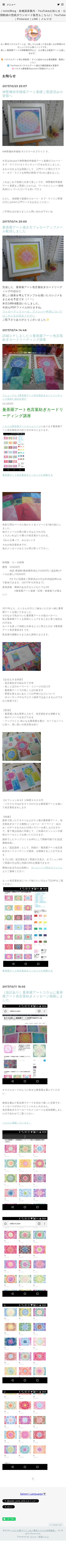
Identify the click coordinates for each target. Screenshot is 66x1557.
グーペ (33, 1536)
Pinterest (23, 19)
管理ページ (43, 1536)
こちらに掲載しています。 (16, 1122)
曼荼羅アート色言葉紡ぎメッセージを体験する (27, 475)
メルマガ (46, 19)
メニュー (11, 4)
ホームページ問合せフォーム (46, 867)
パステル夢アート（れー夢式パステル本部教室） (34, 1530)
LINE (35, 19)
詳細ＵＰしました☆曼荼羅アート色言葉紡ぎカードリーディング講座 (32, 337)
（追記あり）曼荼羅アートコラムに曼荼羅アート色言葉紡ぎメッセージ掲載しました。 (32, 996)
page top (57, 1525)
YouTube (60, 15)
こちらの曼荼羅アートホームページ (21, 426)
